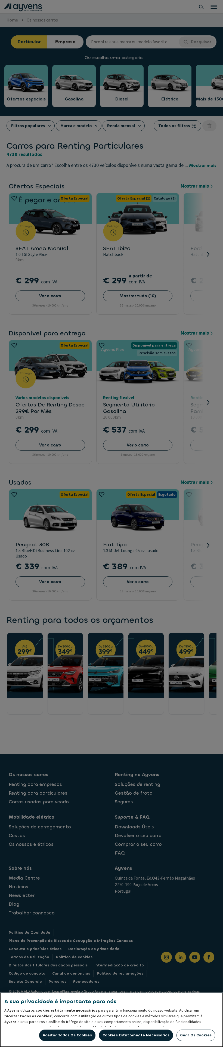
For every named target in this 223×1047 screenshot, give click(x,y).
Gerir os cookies (196, 1035)
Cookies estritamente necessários (136, 1035)
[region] (111, 1020)
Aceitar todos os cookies (67, 1035)
